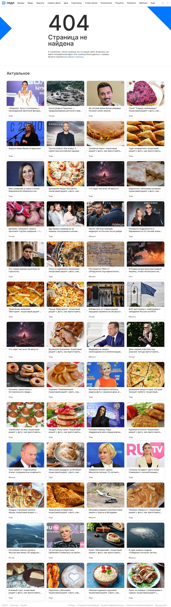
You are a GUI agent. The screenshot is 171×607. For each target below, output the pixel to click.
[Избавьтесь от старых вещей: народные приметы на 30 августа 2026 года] (105, 300)
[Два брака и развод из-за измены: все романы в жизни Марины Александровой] (65, 220)
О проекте (71, 605)
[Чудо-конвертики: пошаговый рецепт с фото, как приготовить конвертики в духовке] (145, 140)
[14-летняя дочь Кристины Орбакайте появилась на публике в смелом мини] (65, 541)
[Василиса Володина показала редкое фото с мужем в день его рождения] (105, 381)
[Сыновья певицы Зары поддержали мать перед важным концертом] (105, 421)
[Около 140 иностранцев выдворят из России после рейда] (105, 220)
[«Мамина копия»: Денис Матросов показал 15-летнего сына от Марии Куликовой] (105, 461)
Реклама (23, 605)
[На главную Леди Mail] (10, 3)
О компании (14, 605)
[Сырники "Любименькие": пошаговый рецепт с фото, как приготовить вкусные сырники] (65, 381)
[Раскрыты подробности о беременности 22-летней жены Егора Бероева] (145, 220)
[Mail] (4, 3)
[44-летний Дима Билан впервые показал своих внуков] (105, 99)
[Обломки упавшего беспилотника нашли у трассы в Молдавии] (105, 501)
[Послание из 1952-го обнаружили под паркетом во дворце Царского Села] (105, 260)
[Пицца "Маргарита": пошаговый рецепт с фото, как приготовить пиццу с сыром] (65, 300)
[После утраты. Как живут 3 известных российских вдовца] (65, 140)
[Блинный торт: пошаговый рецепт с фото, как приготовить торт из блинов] (25, 581)
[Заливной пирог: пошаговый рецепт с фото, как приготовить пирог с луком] (105, 140)
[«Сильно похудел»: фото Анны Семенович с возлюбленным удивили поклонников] (145, 461)
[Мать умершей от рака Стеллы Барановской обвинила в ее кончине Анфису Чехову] (25, 180)
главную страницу (75, 57)
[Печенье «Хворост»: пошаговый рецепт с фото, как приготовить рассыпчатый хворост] (145, 501)
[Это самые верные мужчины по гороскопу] (25, 260)
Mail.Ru (5, 605)
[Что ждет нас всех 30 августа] (25, 340)
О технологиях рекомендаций (88, 605)
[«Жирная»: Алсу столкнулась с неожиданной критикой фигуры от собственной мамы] (25, 99)
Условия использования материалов (139, 605)
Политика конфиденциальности (112, 605)
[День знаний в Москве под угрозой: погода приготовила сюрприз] (145, 340)
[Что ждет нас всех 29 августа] (105, 180)
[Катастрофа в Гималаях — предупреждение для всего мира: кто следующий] (65, 99)
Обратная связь (160, 605)
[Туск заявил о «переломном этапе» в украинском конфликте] (25, 461)
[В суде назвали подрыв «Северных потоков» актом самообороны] (145, 541)
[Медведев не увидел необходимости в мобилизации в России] (105, 340)
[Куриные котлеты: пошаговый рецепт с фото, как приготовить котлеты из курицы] (145, 421)
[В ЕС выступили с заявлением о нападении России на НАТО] (145, 300)
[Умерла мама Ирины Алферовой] (25, 140)
